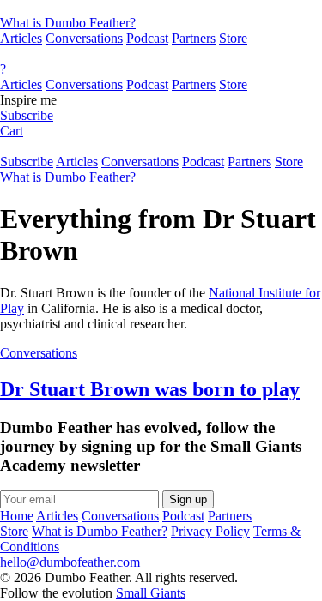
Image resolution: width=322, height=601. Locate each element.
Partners (194, 38)
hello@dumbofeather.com (70, 562)
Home (16, 515)
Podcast (147, 38)
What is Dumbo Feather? (68, 22)
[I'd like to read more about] (161, 7)
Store (233, 38)
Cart (11, 130)
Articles (21, 38)
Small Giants (150, 593)
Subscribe (26, 115)
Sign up (188, 499)
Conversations (84, 38)
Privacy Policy (210, 531)
